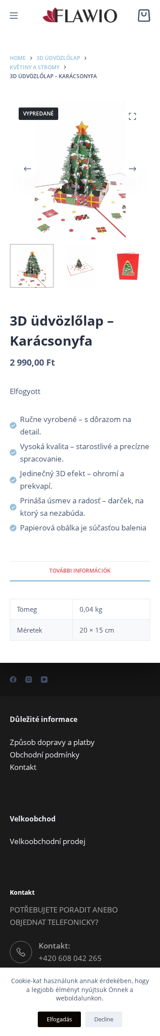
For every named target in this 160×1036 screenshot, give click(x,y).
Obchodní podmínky (45, 754)
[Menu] (14, 16)
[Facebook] (13, 679)
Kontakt (23, 767)
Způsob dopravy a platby (52, 742)
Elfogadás (59, 1019)
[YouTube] (44, 679)
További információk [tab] (80, 570)
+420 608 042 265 (70, 958)
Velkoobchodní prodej (47, 841)
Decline (103, 1019)
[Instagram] (28, 679)
